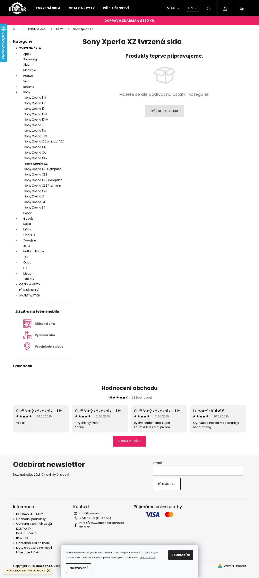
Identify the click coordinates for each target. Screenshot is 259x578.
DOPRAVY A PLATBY (29, 514)
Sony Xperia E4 (34, 207)
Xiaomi (28, 65)
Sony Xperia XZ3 (35, 191)
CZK (191, 8)
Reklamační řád (27, 533)
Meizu (27, 273)
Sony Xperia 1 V (34, 103)
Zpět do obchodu (164, 111)
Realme (28, 87)
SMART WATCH (29, 295)
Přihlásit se (166, 484)
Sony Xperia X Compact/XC (44, 141)
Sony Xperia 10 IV (36, 119)
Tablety (28, 279)
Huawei (28, 76)
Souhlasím (180, 555)
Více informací (147, 557)
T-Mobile (29, 240)
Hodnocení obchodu (129, 388)
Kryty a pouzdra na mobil (34, 548)
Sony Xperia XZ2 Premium (42, 186)
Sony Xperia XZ (36, 164)
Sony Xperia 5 (34, 125)
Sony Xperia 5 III (35, 131)
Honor (27, 213)
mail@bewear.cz (91, 513)
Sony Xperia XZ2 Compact (43, 180)
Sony (26, 92)
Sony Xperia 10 (34, 109)
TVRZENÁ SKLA (30, 48)
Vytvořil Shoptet (234, 566)
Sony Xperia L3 (34, 202)
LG (25, 268)
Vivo (26, 81)
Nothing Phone (33, 251)
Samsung (30, 59)
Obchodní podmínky (31, 519)
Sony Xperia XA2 (35, 158)
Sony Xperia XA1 (35, 152)
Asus (26, 246)
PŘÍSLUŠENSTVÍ (29, 290)
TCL (26, 257)
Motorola (29, 70)
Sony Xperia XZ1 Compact (42, 169)
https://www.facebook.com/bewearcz (101, 525)
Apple (27, 54)
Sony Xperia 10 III (35, 114)
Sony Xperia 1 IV (35, 98)
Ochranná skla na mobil (33, 543)
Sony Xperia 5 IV (35, 136)
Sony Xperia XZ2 (35, 174)
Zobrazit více (129, 441)
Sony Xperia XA (35, 147)
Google (28, 219)
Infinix (27, 229)
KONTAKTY (23, 529)
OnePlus (29, 235)
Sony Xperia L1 (34, 196)
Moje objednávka (28, 552)
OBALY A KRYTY (30, 284)
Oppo (27, 262)
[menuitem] (48, 8)
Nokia (27, 224)
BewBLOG (22, 538)
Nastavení (78, 568)
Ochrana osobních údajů (34, 524)
